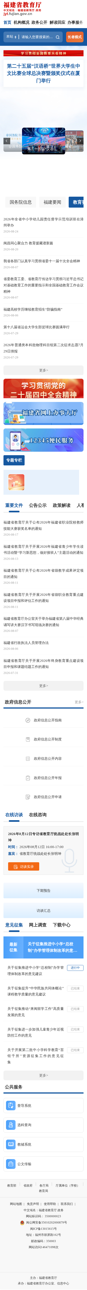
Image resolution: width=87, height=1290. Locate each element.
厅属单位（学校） (68, 1185)
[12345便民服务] (43, 439)
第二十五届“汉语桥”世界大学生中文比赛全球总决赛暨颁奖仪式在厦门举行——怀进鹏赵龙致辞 (43, 149)
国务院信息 (21, 202)
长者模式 (75, 37)
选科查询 (24, 1125)
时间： (13, 847)
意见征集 (14, 924)
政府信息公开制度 (48, 739)
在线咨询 (38, 814)
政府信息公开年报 (48, 778)
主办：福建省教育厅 (43, 1278)
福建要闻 (52, 202)
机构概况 (21, 22)
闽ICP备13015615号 (43, 1228)
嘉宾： (13, 854)
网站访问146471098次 (43, 1247)
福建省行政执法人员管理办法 (26, 643)
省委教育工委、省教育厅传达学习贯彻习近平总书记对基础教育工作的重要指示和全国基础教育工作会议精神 (43, 285)
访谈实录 (27, 866)
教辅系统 (24, 1144)
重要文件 (14, 505)
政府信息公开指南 (48, 720)
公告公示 (38, 505)
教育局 (43, 1191)
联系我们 (67, 1204)
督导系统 (24, 1106)
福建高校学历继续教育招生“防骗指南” (32, 309)
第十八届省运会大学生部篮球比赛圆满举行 (66, 146)
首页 (7, 22)
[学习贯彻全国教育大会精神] (43, 53)
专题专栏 (14, 460)
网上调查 (38, 924)
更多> (43, 370)
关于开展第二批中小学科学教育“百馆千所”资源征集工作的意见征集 (35, 1056)
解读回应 (57, 22)
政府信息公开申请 (48, 797)
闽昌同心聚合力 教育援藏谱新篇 (28, 243)
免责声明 (33, 1204)
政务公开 (39, 22)
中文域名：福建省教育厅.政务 (44, 1210)
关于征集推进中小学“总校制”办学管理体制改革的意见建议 (52, 948)
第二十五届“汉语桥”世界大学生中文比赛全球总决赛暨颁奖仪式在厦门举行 (43, 73)
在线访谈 (14, 814)
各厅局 (43, 1185)
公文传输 (24, 1164)
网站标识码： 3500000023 (43, 1216)
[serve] (23, 9)
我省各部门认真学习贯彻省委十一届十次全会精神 (41, 261)
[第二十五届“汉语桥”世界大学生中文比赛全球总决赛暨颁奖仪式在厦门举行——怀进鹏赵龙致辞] (43, 141)
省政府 (27, 1185)
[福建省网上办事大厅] (43, 413)
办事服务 (75, 22)
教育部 (11, 1185)
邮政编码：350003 (43, 1241)
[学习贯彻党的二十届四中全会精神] (43, 390)
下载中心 (62, 924)
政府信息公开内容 (48, 758)
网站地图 (16, 1204)
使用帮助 (50, 1204)
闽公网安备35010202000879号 (46, 1222)
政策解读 (62, 505)
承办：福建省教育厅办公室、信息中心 (43, 1283)
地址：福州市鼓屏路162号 (43, 1235)
